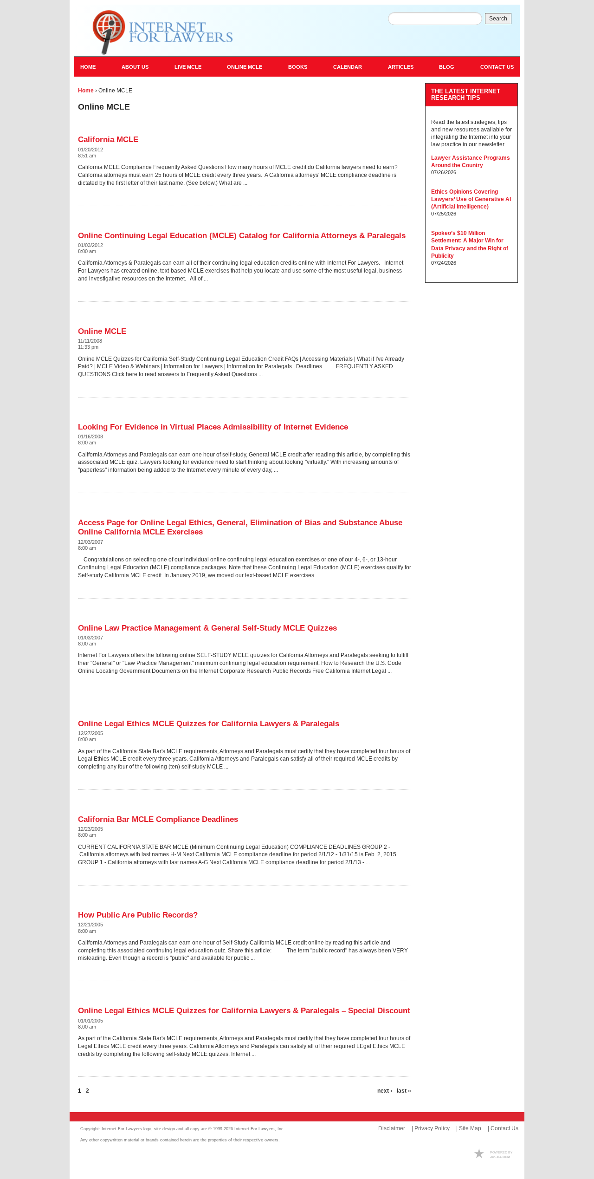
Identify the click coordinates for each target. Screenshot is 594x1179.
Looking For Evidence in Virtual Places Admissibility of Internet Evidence (213, 427)
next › (384, 1091)
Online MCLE (244, 67)
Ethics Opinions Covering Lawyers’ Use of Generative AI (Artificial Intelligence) (471, 199)
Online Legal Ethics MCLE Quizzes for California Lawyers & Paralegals (208, 723)
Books (297, 67)
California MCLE (108, 139)
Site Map (470, 1128)
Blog (446, 67)
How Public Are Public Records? (138, 915)
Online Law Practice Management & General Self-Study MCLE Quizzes (207, 628)
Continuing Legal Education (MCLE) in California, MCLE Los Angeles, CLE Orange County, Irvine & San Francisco (159, 32)
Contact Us (497, 67)
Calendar (347, 67)
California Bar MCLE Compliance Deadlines (158, 819)
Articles (400, 67)
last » (404, 1091)
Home (88, 67)
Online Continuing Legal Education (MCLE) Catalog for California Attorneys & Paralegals (242, 235)
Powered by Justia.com (491, 1154)
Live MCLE (187, 67)
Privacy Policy (432, 1128)
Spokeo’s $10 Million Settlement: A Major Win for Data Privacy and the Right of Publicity (469, 244)
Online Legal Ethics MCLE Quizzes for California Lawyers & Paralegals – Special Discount (244, 1010)
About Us (135, 67)
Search (498, 18)
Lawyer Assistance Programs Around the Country (470, 162)
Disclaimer (391, 1128)
